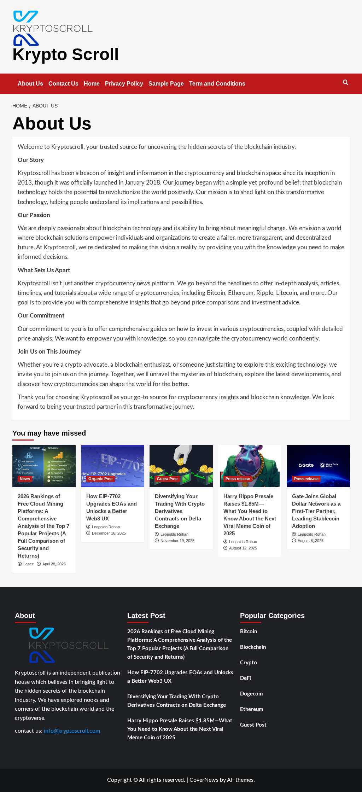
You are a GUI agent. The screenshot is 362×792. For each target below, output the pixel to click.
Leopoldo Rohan (106, 527)
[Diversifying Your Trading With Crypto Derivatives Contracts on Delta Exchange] (181, 466)
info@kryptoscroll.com (72, 731)
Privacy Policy (124, 84)
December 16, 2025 (109, 533)
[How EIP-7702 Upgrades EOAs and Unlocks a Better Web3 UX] (112, 466)
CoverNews (203, 780)
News (25, 479)
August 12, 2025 (243, 548)
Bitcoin (248, 631)
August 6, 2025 (310, 540)
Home (92, 84)
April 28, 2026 (54, 564)
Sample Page (166, 84)
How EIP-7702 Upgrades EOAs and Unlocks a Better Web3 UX (180, 677)
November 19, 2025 (177, 540)
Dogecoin (251, 694)
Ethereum (251, 709)
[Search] (345, 82)
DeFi (245, 678)
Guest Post (167, 479)
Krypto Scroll (65, 54)
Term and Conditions (217, 84)
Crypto (248, 662)
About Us (30, 84)
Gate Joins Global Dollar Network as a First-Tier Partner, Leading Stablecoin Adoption (316, 511)
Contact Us (63, 84)
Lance (28, 564)
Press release (238, 479)
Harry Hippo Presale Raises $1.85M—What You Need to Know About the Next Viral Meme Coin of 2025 (179, 729)
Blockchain (253, 647)
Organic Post (100, 479)
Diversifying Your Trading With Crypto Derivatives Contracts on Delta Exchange (180, 511)
